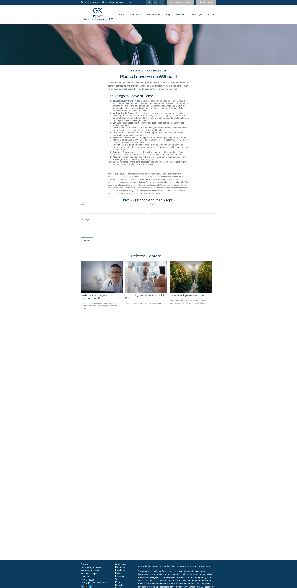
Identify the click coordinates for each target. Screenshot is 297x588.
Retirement (120, 567)
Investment (120, 570)
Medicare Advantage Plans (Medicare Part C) (96, 296)
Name (83, 204)
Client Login (207, 2)
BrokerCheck (204, 566)
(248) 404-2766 (91, 2)
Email (152, 204)
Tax (116, 579)
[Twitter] (149, 2)
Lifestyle (119, 585)
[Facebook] (161, 2)
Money (118, 582)
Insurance (119, 576)
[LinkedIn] (155, 2)
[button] (121, 14)
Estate (118, 573)
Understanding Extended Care (187, 295)
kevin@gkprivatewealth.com (118, 2)
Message (85, 219)
